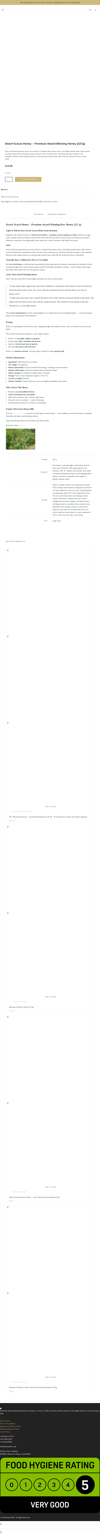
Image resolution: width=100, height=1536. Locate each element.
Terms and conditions (7, 1424)
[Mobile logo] (1, 1522)
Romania (22, 425)
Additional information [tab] (57, 214)
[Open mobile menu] (91, 10)
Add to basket (30, 179)
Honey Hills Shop (18, 413)
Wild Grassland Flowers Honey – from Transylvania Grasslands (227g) (34, 1197)
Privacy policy (5, 1421)
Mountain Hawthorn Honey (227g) (21, 1007)
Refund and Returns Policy (9, 1429)
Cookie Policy (5, 1432)
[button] (49, 806)
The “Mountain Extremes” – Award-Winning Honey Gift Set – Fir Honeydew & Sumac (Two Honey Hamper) (48, 817)
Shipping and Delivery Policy (10, 1426)
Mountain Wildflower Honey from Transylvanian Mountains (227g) (33, 1387)
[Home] (3, 8)
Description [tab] (38, 214)
